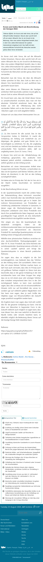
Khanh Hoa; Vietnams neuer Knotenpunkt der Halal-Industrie (21, 423)
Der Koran (29, 357)
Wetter (24, 532)
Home (4, 18)
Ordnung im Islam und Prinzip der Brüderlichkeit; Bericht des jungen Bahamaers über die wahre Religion (22, 448)
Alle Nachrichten (6, 523)
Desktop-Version (21, 9)
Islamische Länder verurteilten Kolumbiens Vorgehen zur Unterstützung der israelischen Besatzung (22, 482)
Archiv (24, 535)
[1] (2, 122)
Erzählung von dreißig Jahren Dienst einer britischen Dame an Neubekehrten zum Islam (22, 428)
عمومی (10, 18)
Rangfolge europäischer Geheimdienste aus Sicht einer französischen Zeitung (22, 487)
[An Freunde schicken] (5, 21)
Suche (24, 538)
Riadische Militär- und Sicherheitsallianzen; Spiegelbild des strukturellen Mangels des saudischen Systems (22, 453)
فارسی (29, 2)
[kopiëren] (39, 20)
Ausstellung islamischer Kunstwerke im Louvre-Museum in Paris (23, 443)
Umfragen (25, 529)
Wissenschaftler (7, 360)
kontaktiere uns (27, 523)
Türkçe (20, 547)
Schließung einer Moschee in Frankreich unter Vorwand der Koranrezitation (22, 463)
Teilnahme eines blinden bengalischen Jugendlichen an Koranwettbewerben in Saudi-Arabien (22, 438)
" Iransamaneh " (26, 557)
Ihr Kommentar (8, 362)
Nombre (4, 368)
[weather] (34, 507)
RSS (23, 544)
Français (24, 1)
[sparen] (7, 20)
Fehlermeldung (36, 351)
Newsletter (25, 526)
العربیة (24, 547)
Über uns (25, 519)
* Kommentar (6, 384)
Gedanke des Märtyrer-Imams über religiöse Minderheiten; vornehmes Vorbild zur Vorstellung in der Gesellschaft (21, 469)
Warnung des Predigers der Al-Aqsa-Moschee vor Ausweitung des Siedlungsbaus (21, 458)
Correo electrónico (8, 376)
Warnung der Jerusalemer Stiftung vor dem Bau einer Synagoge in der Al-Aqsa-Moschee (22, 499)
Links (23, 541)
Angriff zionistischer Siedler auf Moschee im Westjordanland (19, 433)
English (18, 1)
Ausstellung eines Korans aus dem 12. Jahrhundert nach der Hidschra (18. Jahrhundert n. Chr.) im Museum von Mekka (21, 476)
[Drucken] (3, 21)
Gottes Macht (18, 357)
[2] (2, 133)
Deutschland (5, 519)
